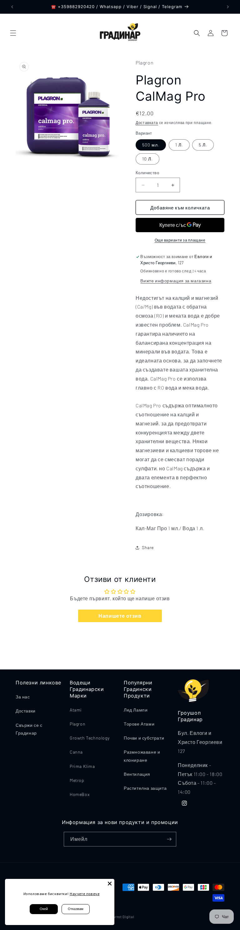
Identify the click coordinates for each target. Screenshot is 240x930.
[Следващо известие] (228, 7)
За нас (23, 696)
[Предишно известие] (12, 7)
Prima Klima (82, 766)
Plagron (77, 723)
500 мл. (150, 144)
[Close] (110, 883)
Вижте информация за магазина (175, 280)
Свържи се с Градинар (29, 729)
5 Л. (203, 144)
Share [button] (148, 547)
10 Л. (147, 158)
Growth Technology (89, 738)
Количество (147, 172)
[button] (13, 33)
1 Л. (179, 144)
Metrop (77, 780)
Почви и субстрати (144, 738)
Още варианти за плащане (180, 240)
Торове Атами (139, 723)
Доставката (147, 122)
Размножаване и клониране (142, 755)
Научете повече (84, 893)
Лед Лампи (136, 709)
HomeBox (79, 794)
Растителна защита (145, 788)
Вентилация (137, 774)
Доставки (26, 710)
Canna (76, 752)
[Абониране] (169, 839)
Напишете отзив (119, 616)
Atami (76, 709)
